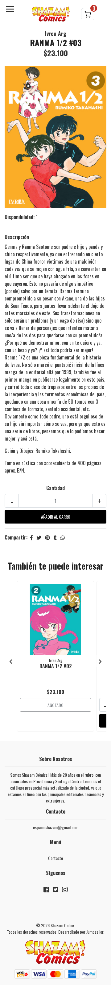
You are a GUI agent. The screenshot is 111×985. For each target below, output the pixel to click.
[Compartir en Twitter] (38, 537)
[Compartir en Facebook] (31, 537)
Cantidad (55, 488)
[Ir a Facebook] (46, 890)
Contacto (55, 858)
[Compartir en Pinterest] (47, 537)
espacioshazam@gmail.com (55, 827)
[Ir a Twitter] (55, 890)
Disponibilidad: (20, 217)
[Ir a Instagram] (65, 890)
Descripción (17, 237)
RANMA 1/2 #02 (55, 666)
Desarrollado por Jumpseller (80, 931)
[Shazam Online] (50, 14)
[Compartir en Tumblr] (55, 537)
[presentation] (11, 661)
